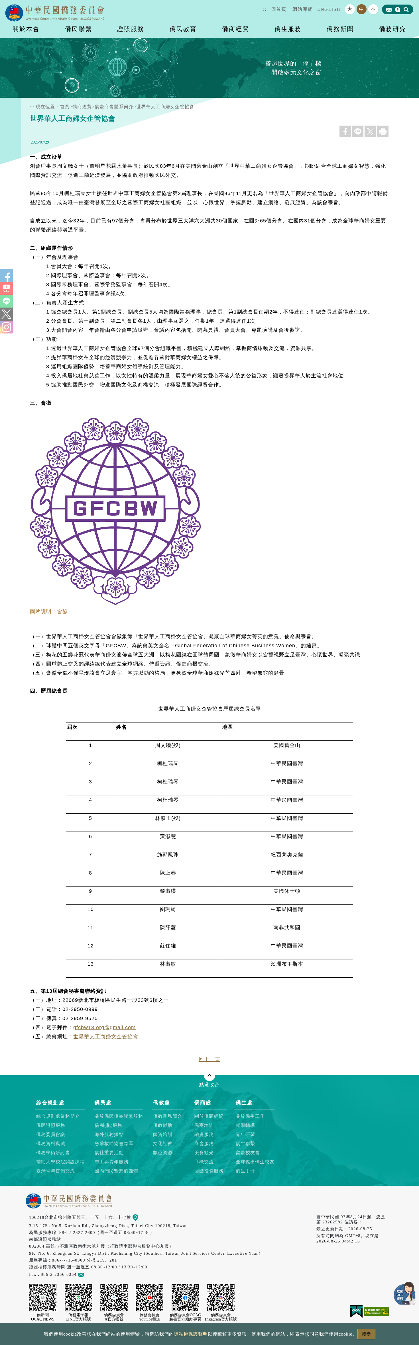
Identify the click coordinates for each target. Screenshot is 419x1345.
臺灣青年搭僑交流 (55, 1170)
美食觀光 (204, 1152)
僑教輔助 (162, 1125)
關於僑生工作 (250, 1116)
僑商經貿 (82, 106)
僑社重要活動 (109, 1152)
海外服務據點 (109, 1134)
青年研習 (245, 1134)
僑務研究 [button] (392, 29)
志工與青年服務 (112, 1161)
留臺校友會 (248, 1152)
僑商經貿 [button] (235, 29)
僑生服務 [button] (288, 29)
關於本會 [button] (26, 29)
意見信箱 (93, 1274)
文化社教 (162, 1143)
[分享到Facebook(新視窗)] (345, 131)
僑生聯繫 (245, 1143)
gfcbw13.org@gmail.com (104, 1027)
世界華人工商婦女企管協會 (105, 1036)
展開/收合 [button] (209, 1075)
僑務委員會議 (50, 1134)
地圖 (142, 1217)
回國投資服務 (208, 1170)
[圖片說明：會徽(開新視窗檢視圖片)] (117, 602)
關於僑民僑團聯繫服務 (119, 1116)
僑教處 (161, 1103)
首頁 (65, 106)
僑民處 (103, 1103)
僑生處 (244, 1103)
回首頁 (278, 9)
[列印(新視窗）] (383, 131)
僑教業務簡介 (167, 1116)
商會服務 (204, 1143)
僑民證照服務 (50, 1125)
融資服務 (204, 1134)
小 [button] (373, 9)
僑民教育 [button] (183, 29)
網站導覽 (302, 9)
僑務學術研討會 (53, 1152)
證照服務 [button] (131, 29)
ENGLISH (328, 9)
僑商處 (202, 1103)
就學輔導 (245, 1125)
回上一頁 (209, 1059)
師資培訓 (162, 1134)
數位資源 (162, 1152)
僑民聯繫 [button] (78, 29)
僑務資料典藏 (50, 1143)
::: (265, 9)
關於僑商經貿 (208, 1116)
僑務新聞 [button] (340, 29)
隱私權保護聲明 (191, 1334)
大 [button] (350, 9)
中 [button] (361, 9)
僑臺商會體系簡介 (114, 106)
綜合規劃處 (50, 1103)
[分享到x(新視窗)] (370, 131)
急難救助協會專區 (114, 1143)
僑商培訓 (204, 1125)
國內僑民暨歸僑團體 (116, 1170)
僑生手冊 (245, 1170)
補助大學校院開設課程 (60, 1161)
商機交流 (204, 1161)
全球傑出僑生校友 (255, 1161)
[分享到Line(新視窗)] (357, 131)
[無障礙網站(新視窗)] (376, 1310)
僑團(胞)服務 (108, 1125)
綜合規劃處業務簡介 (58, 1116)
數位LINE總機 (404, 1293)
